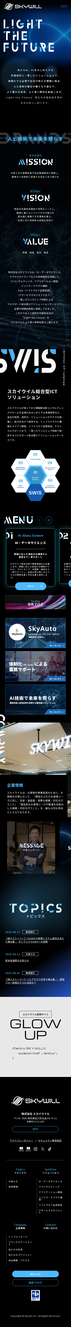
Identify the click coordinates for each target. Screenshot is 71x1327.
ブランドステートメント (20, 1243)
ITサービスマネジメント (50, 1211)
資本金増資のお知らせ (17, 960)
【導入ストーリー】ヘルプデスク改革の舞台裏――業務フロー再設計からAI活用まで (34, 981)
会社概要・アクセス (19, 1260)
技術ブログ (35, 1282)
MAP (35, 1129)
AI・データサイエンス (50, 1181)
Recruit (35, 1274)
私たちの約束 (16, 1249)
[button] (39, 520)
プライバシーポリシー (21, 1140)
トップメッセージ (18, 1236)
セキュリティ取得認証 (50, 1140)
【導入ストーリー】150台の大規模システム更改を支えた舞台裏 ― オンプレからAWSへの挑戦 (34, 940)
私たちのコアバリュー (20, 1254)
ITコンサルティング (49, 1186)
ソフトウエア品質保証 (50, 1204)
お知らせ (13, 1181)
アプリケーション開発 (50, 1192)
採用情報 (13, 1186)
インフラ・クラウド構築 (50, 1198)
